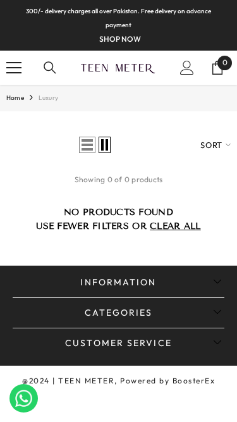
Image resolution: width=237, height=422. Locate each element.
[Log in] (187, 68)
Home (15, 98)
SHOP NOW (120, 39)
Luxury (48, 98)
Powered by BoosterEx (167, 380)
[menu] (13, 67)
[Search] (50, 67)
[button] (87, 145)
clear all (175, 226)
